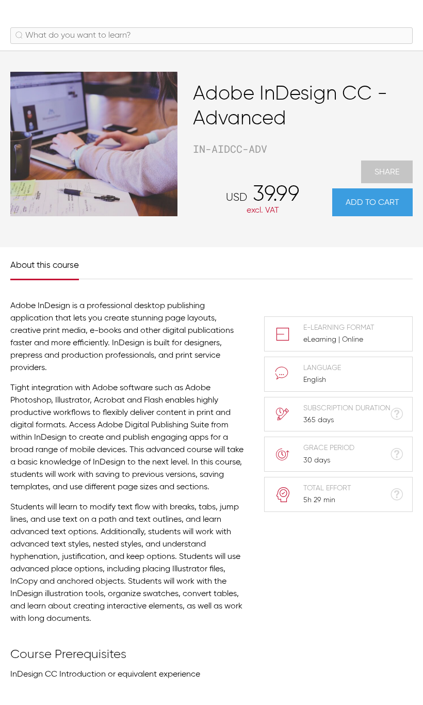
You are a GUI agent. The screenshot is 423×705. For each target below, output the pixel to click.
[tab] (49, 263)
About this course (44, 265)
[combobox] (211, 35)
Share (387, 172)
